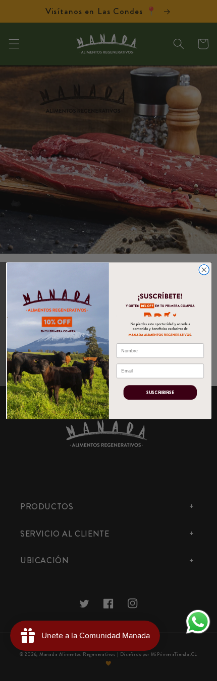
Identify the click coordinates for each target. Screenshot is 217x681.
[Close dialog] (204, 269)
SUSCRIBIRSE (160, 392)
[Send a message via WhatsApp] (198, 622)
